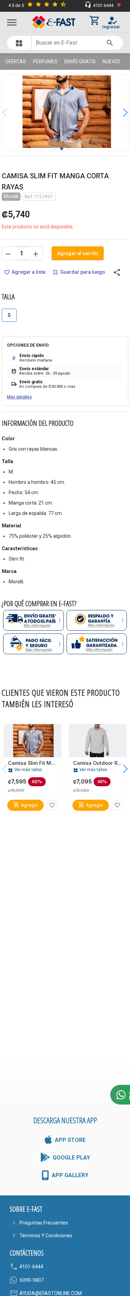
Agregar (25, 804)
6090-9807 (32, 1280)
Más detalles (19, 397)
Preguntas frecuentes (43, 1222)
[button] (120, 112)
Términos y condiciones (45, 1235)
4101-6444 (31, 1266)
